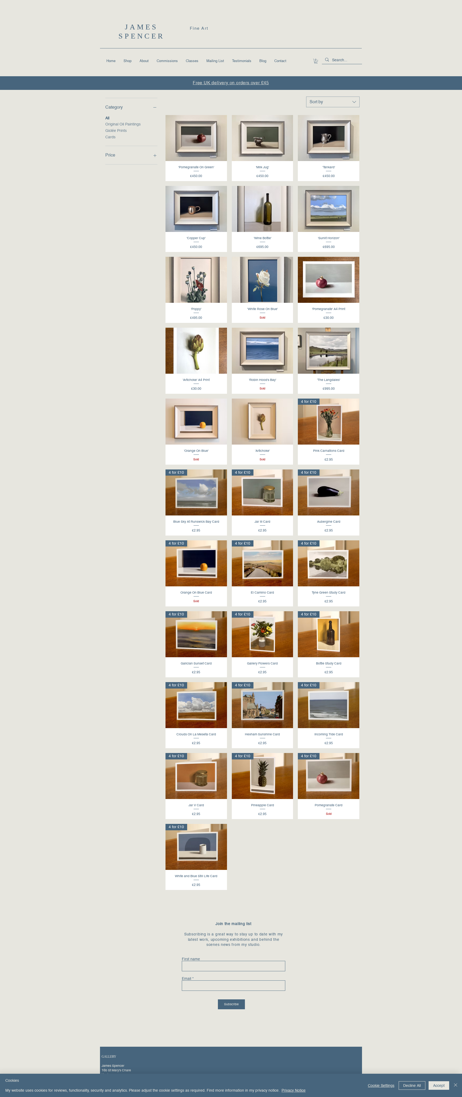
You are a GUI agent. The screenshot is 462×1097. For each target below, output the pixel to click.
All (107, 118)
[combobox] (333, 102)
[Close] (455, 1085)
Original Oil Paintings (123, 124)
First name (191, 959)
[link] (316, 61)
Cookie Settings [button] (381, 1085)
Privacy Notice (294, 1090)
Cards (110, 137)
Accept (439, 1085)
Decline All (412, 1085)
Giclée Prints (116, 130)
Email (186, 978)
